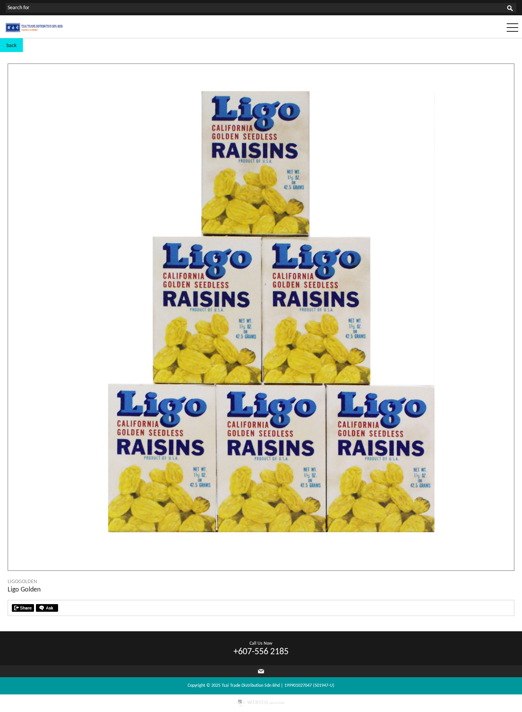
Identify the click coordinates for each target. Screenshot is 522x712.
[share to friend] (23, 608)
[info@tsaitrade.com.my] (261, 671)
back (11, 46)
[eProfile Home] (34, 31)
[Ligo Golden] (261, 569)
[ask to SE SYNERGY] (47, 608)
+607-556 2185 (261, 652)
